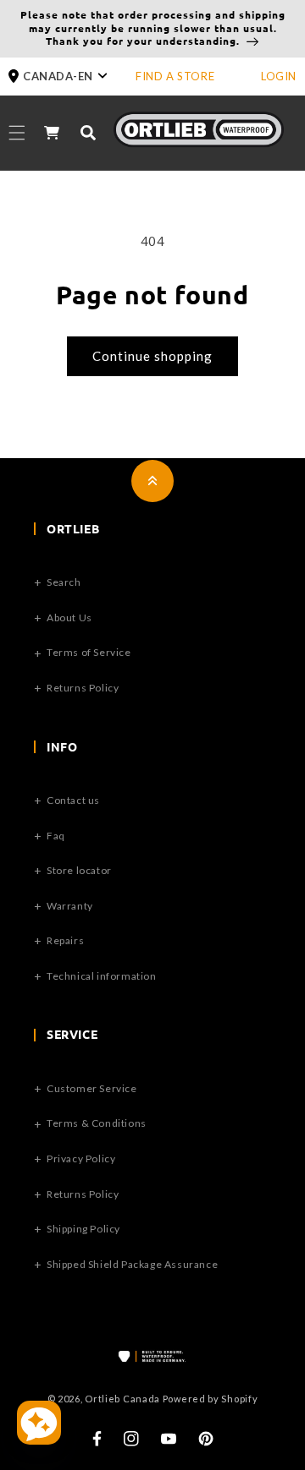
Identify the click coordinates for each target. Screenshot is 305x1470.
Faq (56, 835)
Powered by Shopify (210, 1398)
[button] (72, 76)
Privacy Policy (81, 1158)
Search (64, 582)
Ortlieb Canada (122, 1398)
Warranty (70, 905)
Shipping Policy (83, 1228)
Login (279, 76)
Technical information (102, 976)
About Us (69, 617)
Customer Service (92, 1088)
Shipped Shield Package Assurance (132, 1264)
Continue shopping (152, 355)
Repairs (65, 940)
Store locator (79, 870)
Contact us (73, 800)
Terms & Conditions (97, 1123)
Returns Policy (83, 687)
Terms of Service (89, 652)
